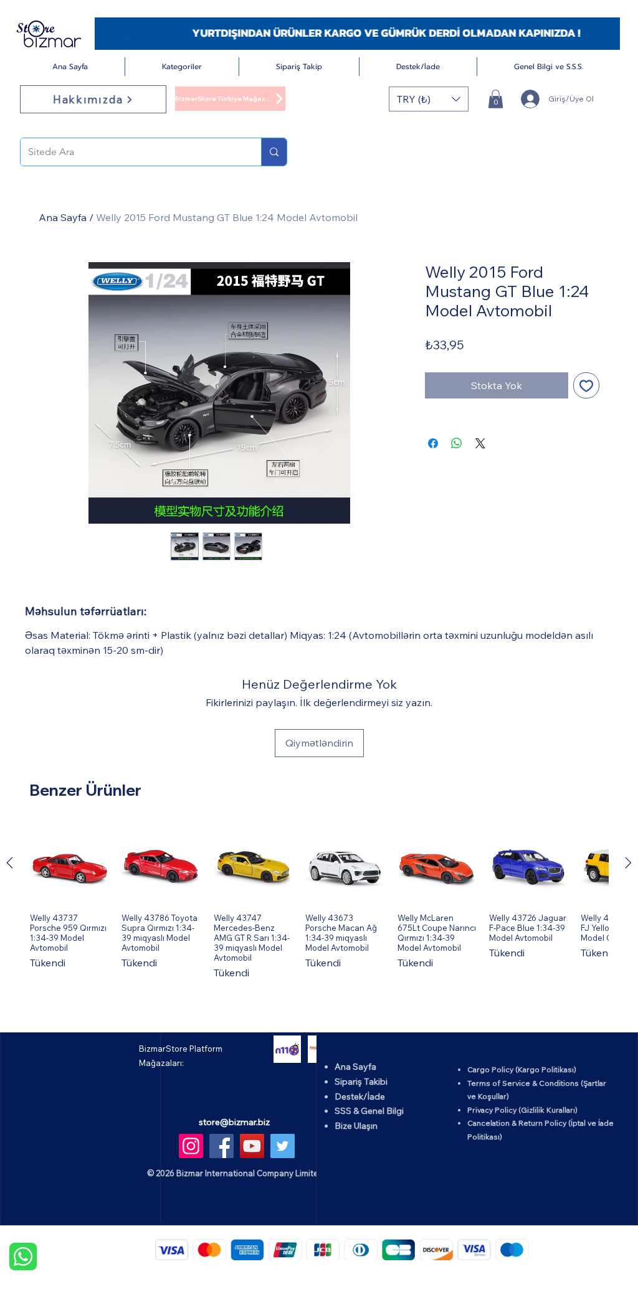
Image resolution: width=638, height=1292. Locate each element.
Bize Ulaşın (356, 1125)
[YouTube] (252, 1146)
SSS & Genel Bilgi (369, 1110)
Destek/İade (360, 1096)
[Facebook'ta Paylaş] (433, 443)
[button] (182, 66)
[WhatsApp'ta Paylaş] (456, 443)
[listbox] (429, 99)
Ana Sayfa (63, 217)
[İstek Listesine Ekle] (586, 385)
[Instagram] (191, 1146)
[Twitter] (282, 1146)
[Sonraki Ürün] (628, 862)
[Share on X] (480, 443)
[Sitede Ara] (274, 152)
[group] (319, 902)
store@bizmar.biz (234, 1122)
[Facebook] (221, 1146)
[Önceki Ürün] (9, 862)
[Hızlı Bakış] (69, 863)
